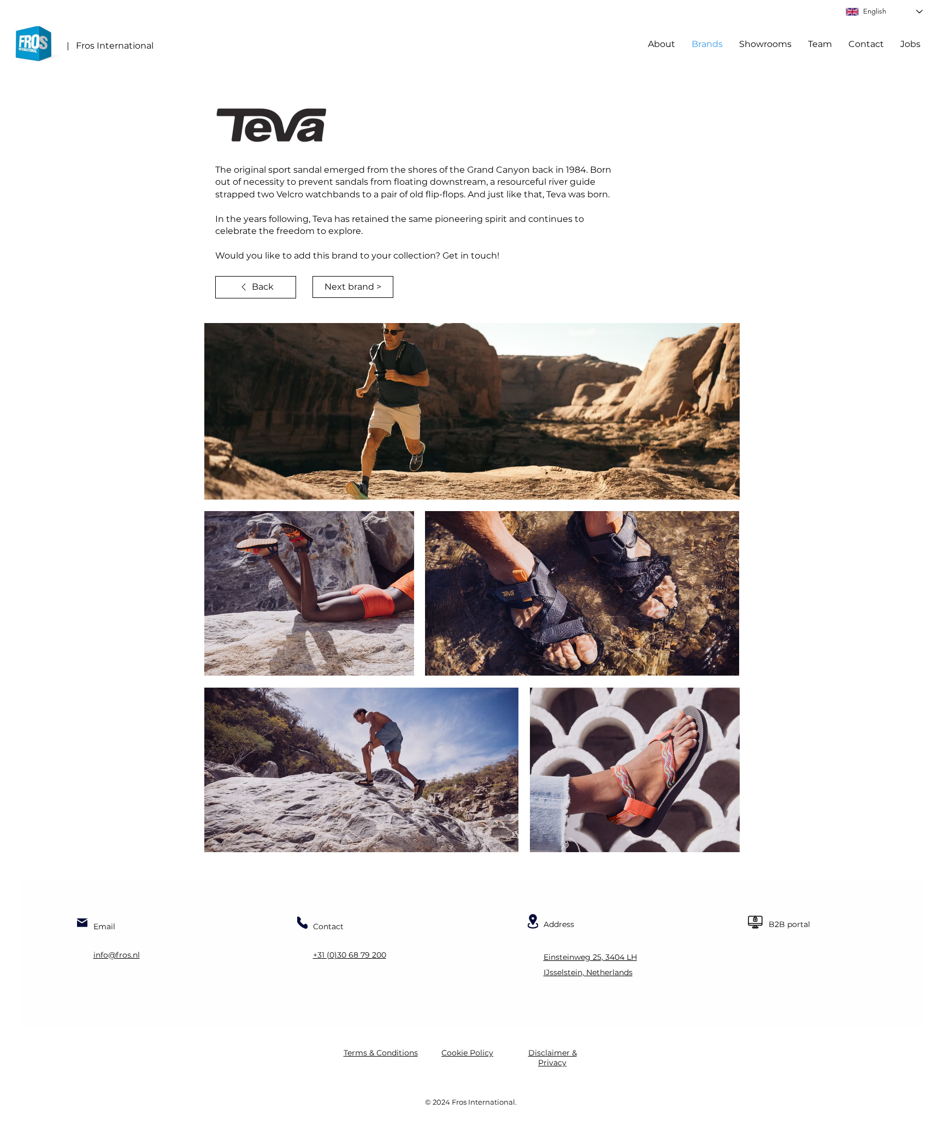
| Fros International (110, 45)
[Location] (533, 921)
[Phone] (302, 923)
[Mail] (82, 923)
